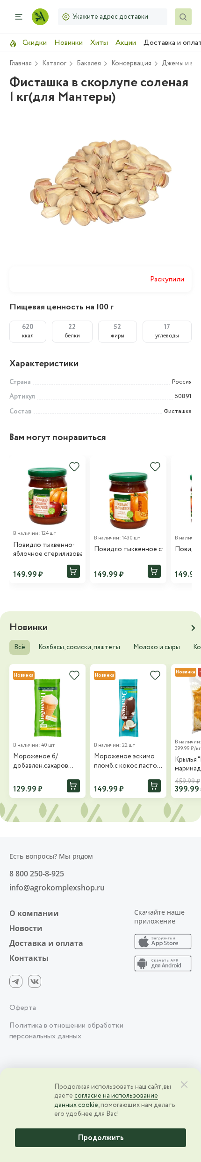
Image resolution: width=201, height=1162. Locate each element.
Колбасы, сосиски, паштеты (79, 647)
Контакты (29, 958)
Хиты (99, 42)
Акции (125, 42)
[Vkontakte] (34, 981)
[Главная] (40, 16)
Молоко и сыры (156, 647)
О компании (34, 913)
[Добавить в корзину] (73, 571)
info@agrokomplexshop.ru (57, 887)
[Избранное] (74, 466)
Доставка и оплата (46, 943)
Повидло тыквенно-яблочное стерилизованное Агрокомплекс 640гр (47, 550)
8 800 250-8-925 (36, 873)
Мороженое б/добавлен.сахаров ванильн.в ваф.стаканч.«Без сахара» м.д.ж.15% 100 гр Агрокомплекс (46, 761)
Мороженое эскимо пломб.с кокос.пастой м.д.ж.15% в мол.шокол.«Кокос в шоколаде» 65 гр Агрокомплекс (127, 761)
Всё (19, 647)
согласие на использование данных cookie (106, 1100)
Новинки (68, 42)
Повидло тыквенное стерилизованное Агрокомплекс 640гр (128, 549)
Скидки (34, 42)
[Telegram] (15, 981)
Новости (26, 928)
